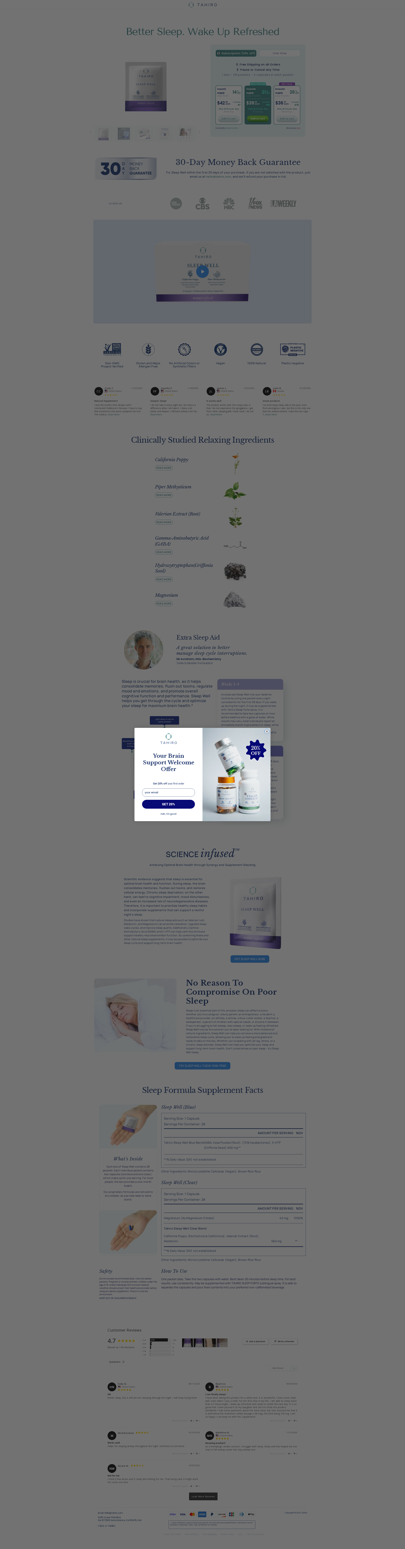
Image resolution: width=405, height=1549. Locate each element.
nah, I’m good (168, 813)
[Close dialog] (267, 731)
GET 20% (168, 804)
